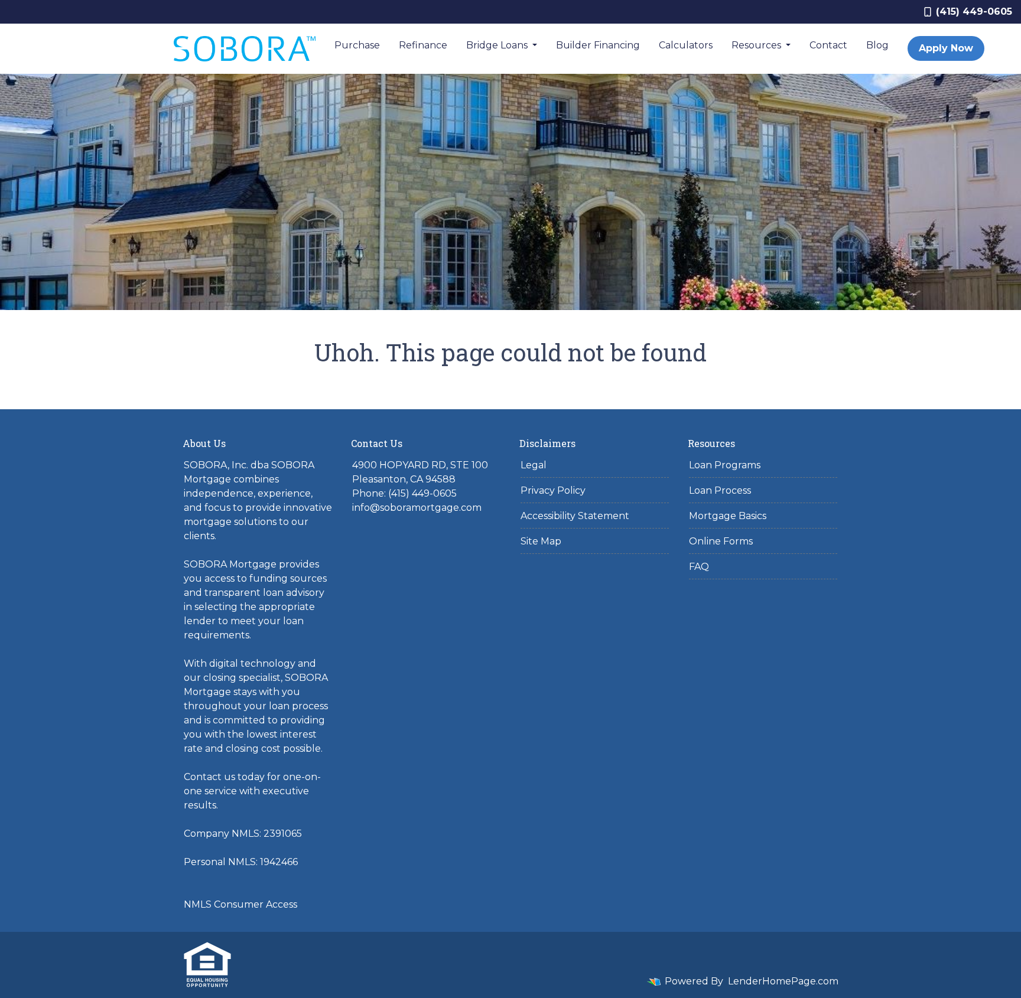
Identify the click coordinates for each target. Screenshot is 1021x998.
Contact (828, 45)
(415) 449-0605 (974, 11)
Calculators (686, 45)
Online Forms (721, 541)
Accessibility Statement (575, 515)
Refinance (423, 45)
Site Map (541, 541)
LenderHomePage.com (783, 981)
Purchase (357, 45)
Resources (757, 45)
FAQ (699, 566)
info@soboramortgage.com (417, 507)
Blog (877, 45)
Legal (534, 465)
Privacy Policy (553, 490)
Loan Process (720, 490)
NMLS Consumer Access (240, 904)
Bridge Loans (498, 45)
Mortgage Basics (727, 515)
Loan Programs (724, 465)
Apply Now (946, 48)
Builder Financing (598, 45)
